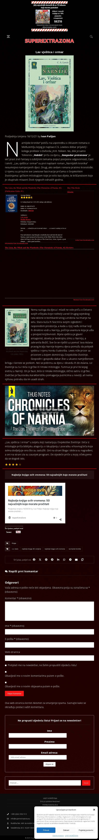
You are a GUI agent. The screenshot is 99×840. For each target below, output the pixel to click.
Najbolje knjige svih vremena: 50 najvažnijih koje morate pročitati (49, 474)
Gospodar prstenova (74, 155)
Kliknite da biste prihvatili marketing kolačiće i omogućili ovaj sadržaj (49, 410)
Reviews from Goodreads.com (84, 299)
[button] (94, 809)
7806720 (31, 211)
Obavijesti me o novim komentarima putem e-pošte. (34, 675)
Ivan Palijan (48, 136)
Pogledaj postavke (86, 830)
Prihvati (46, 830)
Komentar (18, 598)
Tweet (8, 532)
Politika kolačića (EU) (50, 805)
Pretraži (86, 783)
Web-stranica (12, 652)
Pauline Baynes (26, 219)
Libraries (70, 192)
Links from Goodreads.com (84, 240)
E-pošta (16, 639)
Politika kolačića (58, 836)
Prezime (49, 741)
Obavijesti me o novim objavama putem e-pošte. (32, 686)
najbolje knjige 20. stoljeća (31, 549)
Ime (14, 625)
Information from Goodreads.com (16, 243)
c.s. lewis (15, 549)
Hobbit (38, 155)
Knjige (14, 543)
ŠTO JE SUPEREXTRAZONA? (50, 801)
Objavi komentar (14, 693)
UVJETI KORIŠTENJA (71, 836)
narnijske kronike (75, 549)
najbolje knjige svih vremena (55, 549)
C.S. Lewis (24, 217)
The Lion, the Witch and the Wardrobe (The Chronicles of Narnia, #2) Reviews (39, 247)
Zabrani (66, 830)
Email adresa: (49, 752)
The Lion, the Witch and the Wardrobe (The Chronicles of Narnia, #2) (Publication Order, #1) (33, 189)
